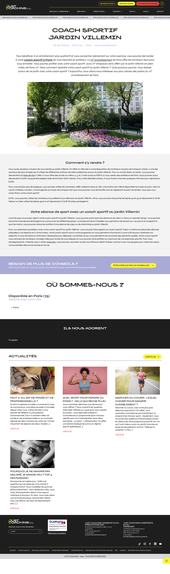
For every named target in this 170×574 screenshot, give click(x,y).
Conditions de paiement (60, 550)
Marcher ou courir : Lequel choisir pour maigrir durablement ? (136, 401)
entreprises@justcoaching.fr (135, 536)
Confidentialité (77, 550)
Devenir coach (107, 4)
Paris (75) (77, 45)
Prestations (98, 11)
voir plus (150, 357)
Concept (116, 11)
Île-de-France (61, 45)
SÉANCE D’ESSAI (126, 4)
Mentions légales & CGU (40, 550)
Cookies (123, 550)
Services (81, 11)
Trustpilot (13, 340)
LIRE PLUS (14, 428)
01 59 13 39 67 (127, 534)
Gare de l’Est (29, 175)
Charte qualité (23, 550)
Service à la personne (58, 11)
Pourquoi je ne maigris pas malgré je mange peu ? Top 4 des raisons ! (31, 475)
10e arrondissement (106, 45)
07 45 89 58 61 (89, 533)
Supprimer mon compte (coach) (139, 550)
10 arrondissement (101, 59)
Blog (145, 11)
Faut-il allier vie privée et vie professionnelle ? (32, 399)
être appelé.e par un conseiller (131, 265)
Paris (88, 45)
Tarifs (131, 11)
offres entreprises (148, 4)
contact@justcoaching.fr (95, 535)
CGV (116, 550)
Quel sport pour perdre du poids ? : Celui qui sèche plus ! (84, 399)
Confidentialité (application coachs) (98, 550)
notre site (51, 242)
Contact (160, 11)
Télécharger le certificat (57, 533)
